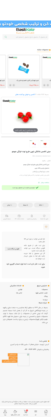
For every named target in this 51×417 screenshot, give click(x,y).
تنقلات (39, 94)
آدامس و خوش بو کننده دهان (25, 94)
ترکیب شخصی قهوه (42, 293)
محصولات (45, 289)
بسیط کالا (45, 94)
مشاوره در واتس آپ (10, 361)
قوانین (20, 289)
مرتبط (25, 205)
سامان (16, 404)
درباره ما (45, 300)
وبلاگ (46, 296)
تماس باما (19, 293)
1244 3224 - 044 (30, 349)
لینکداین (13, 358)
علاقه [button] (40, 205)
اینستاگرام (13, 355)
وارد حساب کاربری (16, 264)
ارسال (9, 205)
